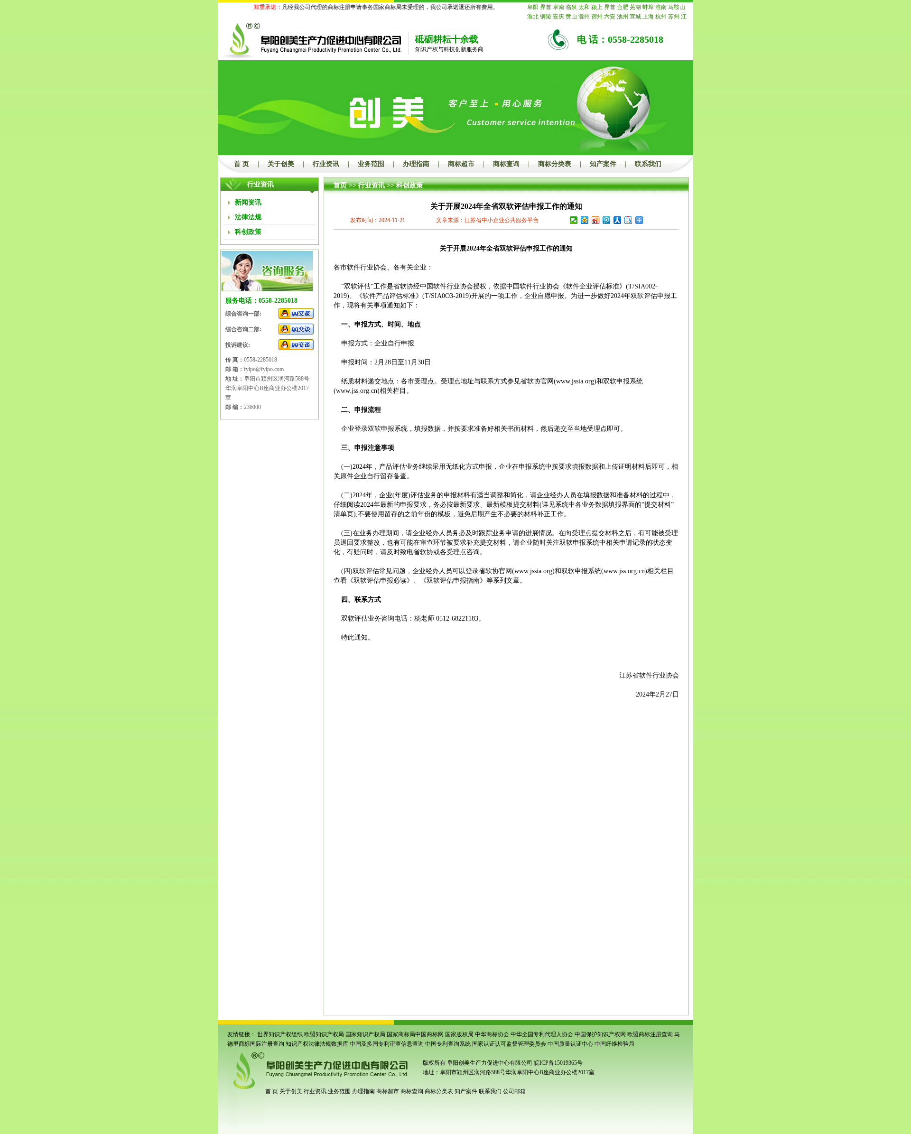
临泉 (571, 7)
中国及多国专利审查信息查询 (387, 1044)
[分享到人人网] (618, 220)
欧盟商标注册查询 (650, 1034)
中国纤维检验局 (614, 1044)
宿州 (597, 16)
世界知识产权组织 (280, 1034)
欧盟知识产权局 (324, 1034)
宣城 (635, 16)
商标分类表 (554, 163)
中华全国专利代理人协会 (542, 1034)
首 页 (241, 163)
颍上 (597, 7)
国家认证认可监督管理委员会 (509, 1044)
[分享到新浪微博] (596, 220)
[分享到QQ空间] (585, 220)
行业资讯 (326, 163)
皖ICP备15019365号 (558, 1063)
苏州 (673, 16)
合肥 (622, 7)
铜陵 (545, 16)
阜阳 (533, 7)
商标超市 (461, 163)
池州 (622, 16)
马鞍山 (676, 7)
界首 (545, 7)
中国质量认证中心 (570, 1044)
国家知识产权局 (365, 1034)
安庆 (558, 16)
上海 (648, 16)
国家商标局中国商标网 (415, 1034)
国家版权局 (459, 1034)
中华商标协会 (492, 1034)
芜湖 (635, 7)
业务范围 (371, 163)
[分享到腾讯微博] (607, 220)
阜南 (558, 7)
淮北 (533, 16)
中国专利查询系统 (448, 1044)
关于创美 (281, 163)
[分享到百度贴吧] (628, 220)
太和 (584, 7)
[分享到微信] (574, 220)
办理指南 (416, 163)
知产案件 (603, 163)
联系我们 (648, 163)
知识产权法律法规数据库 (317, 1044)
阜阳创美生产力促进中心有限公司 (489, 1063)
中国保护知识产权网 (600, 1034)
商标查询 (506, 163)
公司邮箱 (514, 1091)
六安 (609, 16)
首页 (340, 185)
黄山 (571, 16)
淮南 (661, 7)
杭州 (661, 16)
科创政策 (409, 185)
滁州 (584, 16)
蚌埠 (648, 7)
